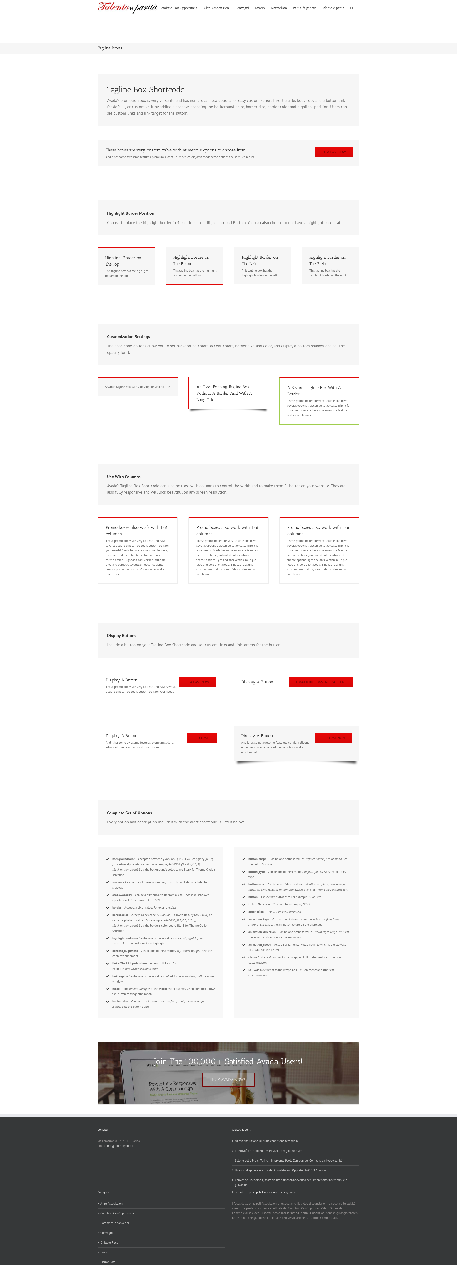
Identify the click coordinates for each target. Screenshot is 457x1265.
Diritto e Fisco (109, 1243)
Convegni (106, 1233)
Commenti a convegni (114, 1223)
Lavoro (104, 1252)
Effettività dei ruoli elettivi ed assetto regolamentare (268, 1151)
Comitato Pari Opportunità (117, 1213)
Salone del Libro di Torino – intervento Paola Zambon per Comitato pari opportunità (288, 1160)
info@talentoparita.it (120, 1146)
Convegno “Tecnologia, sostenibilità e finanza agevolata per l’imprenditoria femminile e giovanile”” (291, 1182)
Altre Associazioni (111, 1204)
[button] (351, 7)
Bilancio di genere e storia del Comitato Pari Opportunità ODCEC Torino (280, 1170)
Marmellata (107, 1262)
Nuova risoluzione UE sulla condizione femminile (267, 1141)
